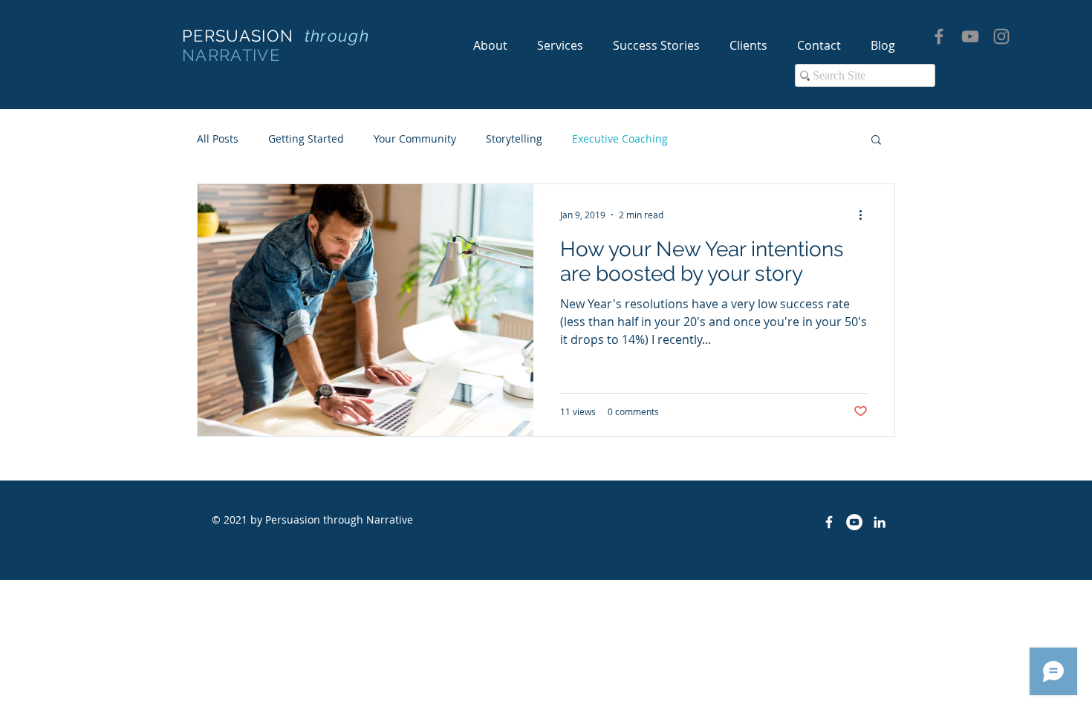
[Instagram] (1001, 36)
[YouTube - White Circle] (854, 522)
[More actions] (865, 215)
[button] (876, 141)
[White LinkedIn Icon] (879, 522)
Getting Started (306, 138)
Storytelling (514, 138)
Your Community (415, 138)
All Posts (217, 138)
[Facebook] (939, 36)
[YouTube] (970, 36)
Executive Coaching (620, 138)
